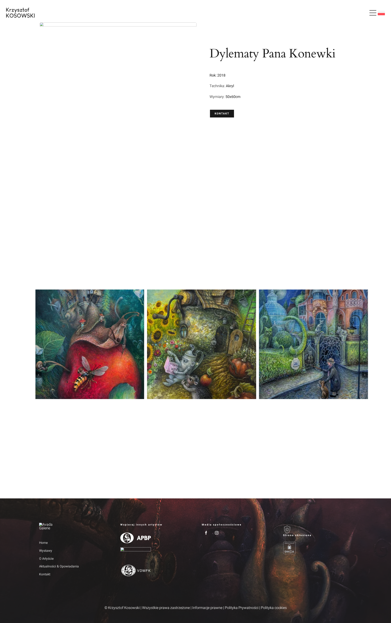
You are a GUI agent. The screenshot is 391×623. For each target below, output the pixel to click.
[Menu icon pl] (373, 13)
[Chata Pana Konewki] (201, 344)
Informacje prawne (207, 608)
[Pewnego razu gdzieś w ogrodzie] (90, 344)
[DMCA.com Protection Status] (317, 548)
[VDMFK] (135, 565)
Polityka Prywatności (241, 608)
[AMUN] (135, 549)
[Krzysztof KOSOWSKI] (20, 9)
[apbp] (135, 534)
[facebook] (206, 533)
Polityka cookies (274, 608)
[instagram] (216, 533)
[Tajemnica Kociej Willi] (313, 344)
